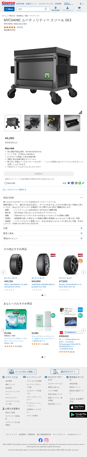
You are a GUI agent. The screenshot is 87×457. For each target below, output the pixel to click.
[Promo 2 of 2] (45, 295)
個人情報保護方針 (44, 434)
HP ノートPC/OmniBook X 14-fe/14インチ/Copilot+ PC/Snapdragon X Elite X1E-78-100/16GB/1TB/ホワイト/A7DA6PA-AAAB (70, 344)
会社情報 (8, 381)
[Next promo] (83, 272)
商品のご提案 (10, 412)
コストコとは (11, 377)
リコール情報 (53, 391)
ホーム (4, 16)
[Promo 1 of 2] (42, 295)
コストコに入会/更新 (34, 381)
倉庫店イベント (75, 387)
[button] (47, 9)
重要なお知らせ (53, 387)
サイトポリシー (59, 434)
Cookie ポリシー (74, 434)
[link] (68, 183)
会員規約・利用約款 (27, 434)
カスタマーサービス (55, 384)
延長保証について (54, 404)
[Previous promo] (3, 272)
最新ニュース (10, 384)
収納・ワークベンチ (32, 16)
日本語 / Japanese (67, 4)
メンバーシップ (34, 377)
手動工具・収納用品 (16, 16)
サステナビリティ (11, 398)
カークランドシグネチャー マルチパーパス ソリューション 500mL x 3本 (15, 340)
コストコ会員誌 (32, 416)
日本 (80, 4)
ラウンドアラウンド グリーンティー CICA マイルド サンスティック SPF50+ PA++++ (43, 338)
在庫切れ (39, 173)
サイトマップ (11, 434)
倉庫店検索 (73, 384)
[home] (9, 3)
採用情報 (8, 388)
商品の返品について (55, 394)
